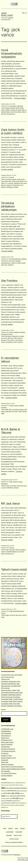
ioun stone (12, 615)
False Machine (5, 746)
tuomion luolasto (7, 805)
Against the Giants (11, 108)
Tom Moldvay (9, 342)
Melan (19, 112)
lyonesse (13, 263)
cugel (7, 549)
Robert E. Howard (6, 185)
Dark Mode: (22, 859)
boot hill (2, 784)
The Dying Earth (15, 185)
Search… (4, 709)
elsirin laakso (7, 793)
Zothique (15, 187)
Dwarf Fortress (4, 790)
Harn (7, 261)
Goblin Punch (5, 738)
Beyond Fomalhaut (6, 744)
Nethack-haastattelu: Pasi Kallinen (11, 706)
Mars (15, 338)
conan (2, 110)
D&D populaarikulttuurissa (17, 611)
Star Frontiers (9, 280)
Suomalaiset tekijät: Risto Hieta (10, 703)
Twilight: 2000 (12, 805)
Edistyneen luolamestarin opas (10, 683)
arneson (9, 782)
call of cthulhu (12, 784)
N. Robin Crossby (21, 263)
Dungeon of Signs (10, 110)
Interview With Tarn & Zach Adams (11, 675)
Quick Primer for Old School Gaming (12, 766)
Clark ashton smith (6, 181)
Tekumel (16, 487)
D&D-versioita (13, 481)
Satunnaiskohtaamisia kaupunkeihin (12, 692)
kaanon (18, 549)
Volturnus (20, 342)
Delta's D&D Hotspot (7, 742)
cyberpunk (21, 784)
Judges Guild (13, 795)
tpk (25, 802)
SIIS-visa (17, 802)
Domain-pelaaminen (15, 259)
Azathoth (14, 179)
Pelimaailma (4, 483)
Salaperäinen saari (16, 800)
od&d (20, 411)
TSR (2, 805)
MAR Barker (10, 487)
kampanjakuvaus (5, 263)
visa (7, 807)
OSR (16, 798)
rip (13, 553)
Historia (12, 177)
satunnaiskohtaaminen (6, 802)
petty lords (4, 265)
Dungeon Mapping (6, 775)
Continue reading (20, 98)
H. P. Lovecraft (9, 183)
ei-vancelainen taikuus (18, 409)
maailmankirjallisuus (11, 551)
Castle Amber (21, 179)
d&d (10, 409)
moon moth (21, 551)
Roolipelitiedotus (6, 731)
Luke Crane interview (7, 677)
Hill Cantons (4, 753)
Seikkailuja (20, 106)
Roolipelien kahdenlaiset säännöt (11, 695)
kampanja (23, 259)
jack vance (18, 110)
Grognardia (4, 760)
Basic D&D (18, 782)
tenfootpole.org (10, 114)
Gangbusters (15, 336)
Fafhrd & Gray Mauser (18, 181)
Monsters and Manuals (8, 749)
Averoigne (8, 179)
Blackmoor (23, 782)
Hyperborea (17, 183)
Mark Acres (11, 338)
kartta (23, 795)
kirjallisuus (23, 549)
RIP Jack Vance (10, 503)
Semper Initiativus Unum (8, 758)
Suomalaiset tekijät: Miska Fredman (12, 701)
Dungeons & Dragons (20, 788)
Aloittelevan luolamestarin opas (10, 681)
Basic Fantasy (20, 108)
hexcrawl (21, 336)
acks (2, 782)
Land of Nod (13, 112)
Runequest (9, 800)
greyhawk (22, 793)
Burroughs (8, 336)
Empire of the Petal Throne (13, 485)
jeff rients (7, 795)
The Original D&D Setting (8, 773)
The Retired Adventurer (8, 751)
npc (10, 798)
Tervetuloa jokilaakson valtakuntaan (9, 206)
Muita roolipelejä (14, 332)
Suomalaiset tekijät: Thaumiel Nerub (12, 699)
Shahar (13, 802)
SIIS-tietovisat (5, 688)
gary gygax (15, 793)
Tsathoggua (9, 187)
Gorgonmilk (8, 411)
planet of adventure (6, 553)
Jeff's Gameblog (6, 733)
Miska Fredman (6, 798)
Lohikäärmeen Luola (7, 729)
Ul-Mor (15, 342)
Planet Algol (4, 762)
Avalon (12, 782)
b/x (15, 782)
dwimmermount (11, 790)
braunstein (6, 784)
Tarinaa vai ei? (5, 679)
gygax (7, 615)
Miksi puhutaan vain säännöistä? (11, 686)
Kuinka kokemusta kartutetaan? (10, 697)
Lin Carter (3, 487)
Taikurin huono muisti (14, 569)
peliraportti (3, 800)
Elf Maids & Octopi (6, 740)
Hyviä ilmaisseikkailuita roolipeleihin (11, 53)
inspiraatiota (13, 106)
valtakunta (10, 265)
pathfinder (21, 798)
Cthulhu (17, 784)
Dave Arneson (9, 788)
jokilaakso (18, 261)
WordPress (17, 854)
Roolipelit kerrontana (6, 334)
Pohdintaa (22, 332)
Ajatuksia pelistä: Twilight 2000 (10, 690)
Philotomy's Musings (7, 764)
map (2, 798)
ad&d (7, 409)
